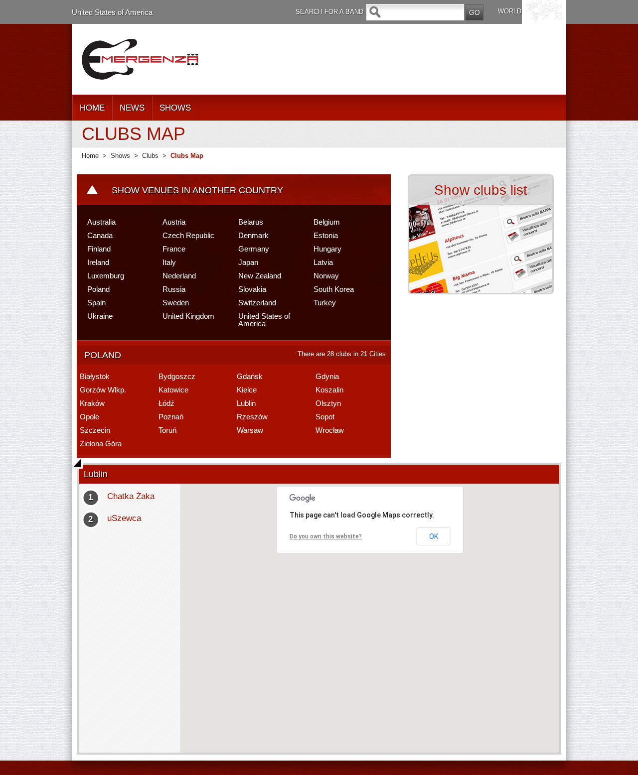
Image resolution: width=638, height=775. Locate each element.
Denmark (253, 235)
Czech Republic (188, 235)
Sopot (325, 416)
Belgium (327, 222)
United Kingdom (188, 316)
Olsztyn (328, 403)
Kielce (247, 390)
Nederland (179, 275)
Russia (173, 289)
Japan (248, 262)
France (173, 249)
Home (90, 155)
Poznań (171, 416)
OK (433, 536)
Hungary (327, 249)
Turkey (325, 302)
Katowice (173, 390)
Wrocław (330, 430)
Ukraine (100, 316)
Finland (99, 249)
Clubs (150, 155)
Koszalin (329, 390)
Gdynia (327, 376)
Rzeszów (252, 416)
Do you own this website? (326, 536)
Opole (89, 416)
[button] (375, 611)
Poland (98, 289)
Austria (173, 222)
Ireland (98, 262)
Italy (169, 262)
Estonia (326, 235)
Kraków (92, 403)
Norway (326, 275)
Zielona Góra (101, 443)
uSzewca (124, 518)
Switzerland (257, 302)
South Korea (334, 289)
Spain (96, 302)
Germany (253, 249)
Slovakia (252, 289)
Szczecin (95, 430)
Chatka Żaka (131, 496)
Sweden (175, 302)
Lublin (246, 403)
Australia (101, 222)
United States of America (112, 12)
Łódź (166, 403)
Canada (100, 235)
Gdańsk (250, 376)
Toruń (167, 430)
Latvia (323, 262)
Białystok (95, 376)
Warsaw (250, 430)
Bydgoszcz (177, 376)
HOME (92, 108)
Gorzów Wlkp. (103, 390)
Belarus (250, 222)
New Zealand (259, 275)
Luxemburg (105, 275)
